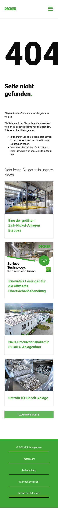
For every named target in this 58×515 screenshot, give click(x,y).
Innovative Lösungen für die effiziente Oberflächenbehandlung (27, 286)
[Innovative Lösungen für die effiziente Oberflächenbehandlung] (29, 258)
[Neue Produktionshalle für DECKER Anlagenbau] (29, 319)
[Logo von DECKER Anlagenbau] (10, 8)
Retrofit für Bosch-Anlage (28, 398)
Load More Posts (29, 414)
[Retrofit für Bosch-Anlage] (29, 375)
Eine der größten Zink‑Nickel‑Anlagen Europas (24, 225)
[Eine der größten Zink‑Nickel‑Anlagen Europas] (29, 197)
